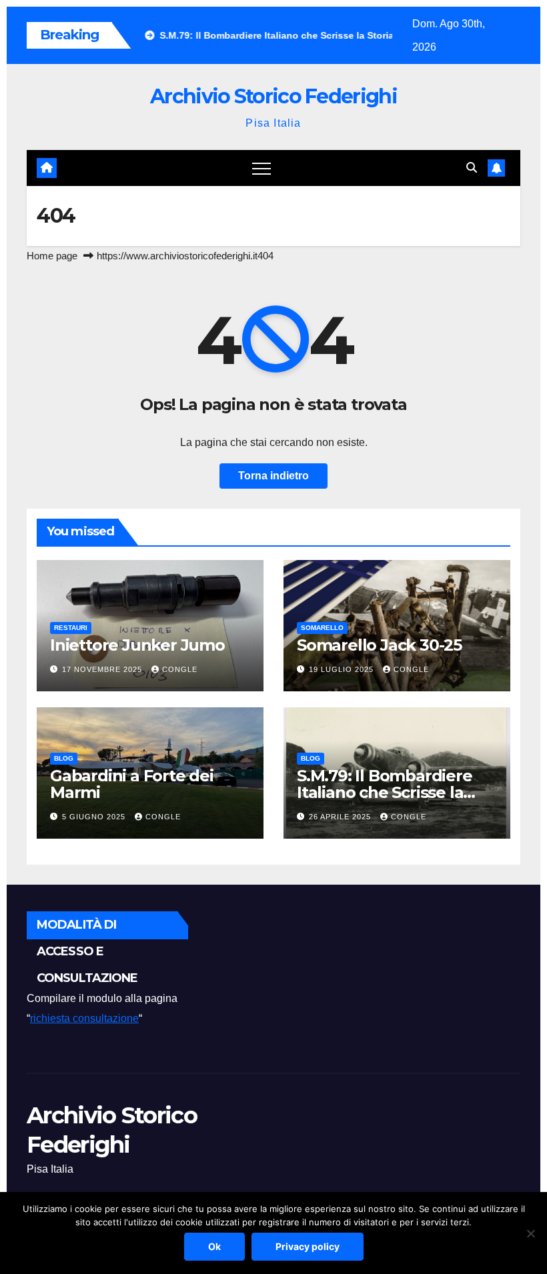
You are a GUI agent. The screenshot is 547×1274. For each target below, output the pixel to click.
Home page (52, 255)
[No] (530, 1233)
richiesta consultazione (84, 1018)
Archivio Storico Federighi (273, 96)
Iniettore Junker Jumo (137, 645)
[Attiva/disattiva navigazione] (261, 168)
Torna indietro (273, 475)
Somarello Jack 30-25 (379, 645)
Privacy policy (308, 1246)
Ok (214, 1246)
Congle (179, 669)
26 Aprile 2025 (341, 817)
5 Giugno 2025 (95, 817)
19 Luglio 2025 (342, 669)
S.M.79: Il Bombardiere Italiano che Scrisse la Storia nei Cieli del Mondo (396, 792)
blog (63, 758)
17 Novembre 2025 (103, 669)
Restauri (70, 627)
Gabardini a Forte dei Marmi (131, 784)
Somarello (322, 627)
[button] (471, 167)
